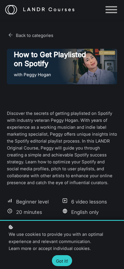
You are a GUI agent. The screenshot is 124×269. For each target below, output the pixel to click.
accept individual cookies (64, 248)
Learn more (20, 248)
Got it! (62, 261)
